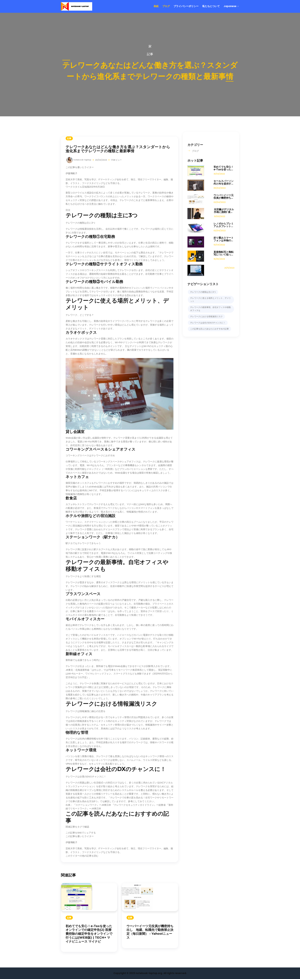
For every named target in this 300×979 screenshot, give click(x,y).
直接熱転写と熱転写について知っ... (224, 253)
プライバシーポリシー (186, 6)
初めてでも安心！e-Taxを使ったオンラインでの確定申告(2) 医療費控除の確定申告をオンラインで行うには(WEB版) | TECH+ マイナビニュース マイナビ (89, 933)
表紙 (156, 6)
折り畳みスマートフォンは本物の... (224, 239)
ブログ (166, 6)
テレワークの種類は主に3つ (203, 292)
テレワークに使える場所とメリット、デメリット (210, 300)
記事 (150, 54)
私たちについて (211, 6)
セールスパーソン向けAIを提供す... (224, 182)
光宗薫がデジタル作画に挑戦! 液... (224, 210)
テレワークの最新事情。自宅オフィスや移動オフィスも (210, 309)
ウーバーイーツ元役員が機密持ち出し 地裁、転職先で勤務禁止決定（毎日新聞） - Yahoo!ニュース (150, 931)
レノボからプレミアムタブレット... (224, 225)
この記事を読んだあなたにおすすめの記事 (209, 328)
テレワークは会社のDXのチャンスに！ (207, 322)
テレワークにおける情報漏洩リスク (206, 316)
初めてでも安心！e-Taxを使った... (224, 168)
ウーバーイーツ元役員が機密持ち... (224, 196)
